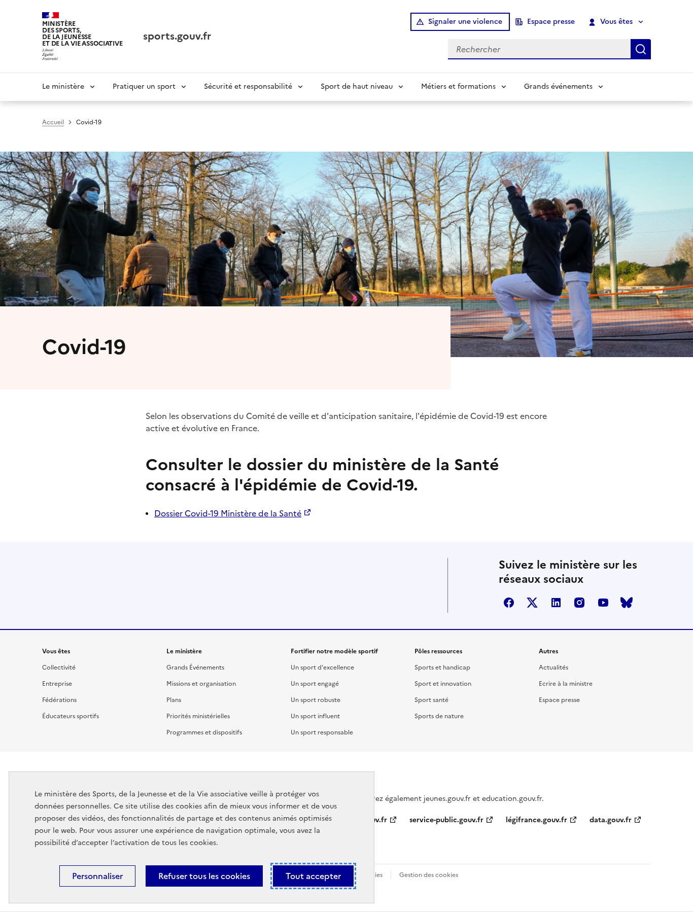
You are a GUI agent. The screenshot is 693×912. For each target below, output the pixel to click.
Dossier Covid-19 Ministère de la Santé (227, 513)
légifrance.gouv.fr (536, 820)
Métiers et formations (458, 86)
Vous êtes (616, 21)
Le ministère (63, 86)
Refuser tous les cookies (204, 876)
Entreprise (57, 683)
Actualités (553, 667)
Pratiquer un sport (144, 86)
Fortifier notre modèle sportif (334, 651)
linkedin (556, 602)
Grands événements (558, 86)
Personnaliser (97, 876)
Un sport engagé (315, 683)
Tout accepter (313, 876)
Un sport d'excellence (322, 667)
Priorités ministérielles (198, 716)
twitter (532, 602)
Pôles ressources (438, 651)
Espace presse (551, 21)
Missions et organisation (201, 683)
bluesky (626, 602)
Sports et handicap (442, 667)
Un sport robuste (315, 700)
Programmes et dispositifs (204, 732)
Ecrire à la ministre (566, 683)
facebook (509, 602)
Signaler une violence (465, 21)
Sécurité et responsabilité (248, 86)
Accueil (53, 122)
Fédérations (59, 700)
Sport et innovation (442, 683)
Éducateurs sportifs (70, 716)
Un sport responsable (322, 732)
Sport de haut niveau (357, 86)
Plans (173, 700)
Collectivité (59, 667)
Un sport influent (315, 716)
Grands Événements (195, 667)
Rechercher (641, 49)
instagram (579, 602)
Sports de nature (439, 716)
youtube (603, 602)
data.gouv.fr (611, 820)
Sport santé (431, 700)
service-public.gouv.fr (446, 820)
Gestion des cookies (428, 875)
